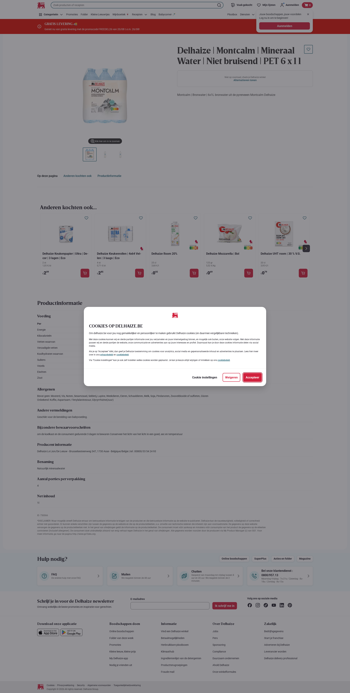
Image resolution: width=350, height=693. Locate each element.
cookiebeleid (122, 354)
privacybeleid (106, 354)
